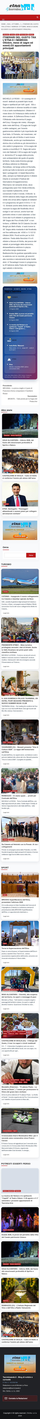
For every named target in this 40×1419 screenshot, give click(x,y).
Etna (17, 34)
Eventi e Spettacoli (16, 435)
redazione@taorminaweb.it (12, 1388)
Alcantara (6, 34)
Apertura (6, 470)
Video (4, 1036)
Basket (29, 1031)
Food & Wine (23, 34)
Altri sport (13, 1031)
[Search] (37, 17)
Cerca (5, 547)
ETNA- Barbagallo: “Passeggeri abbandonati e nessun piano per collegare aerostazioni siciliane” (19, 511)
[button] (3, 17)
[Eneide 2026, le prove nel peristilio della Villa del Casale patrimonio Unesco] (20, 1219)
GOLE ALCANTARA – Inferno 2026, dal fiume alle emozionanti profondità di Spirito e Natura (18, 442)
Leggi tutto (7, 613)
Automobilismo (21, 1031)
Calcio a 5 (11, 1033)
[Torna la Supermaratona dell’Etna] (20, 933)
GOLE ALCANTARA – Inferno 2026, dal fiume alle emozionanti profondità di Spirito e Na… (20, 305)
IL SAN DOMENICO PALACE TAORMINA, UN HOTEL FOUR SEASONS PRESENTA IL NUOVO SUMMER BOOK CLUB (20, 700)
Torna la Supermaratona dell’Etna (15, 948)
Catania (12, 34)
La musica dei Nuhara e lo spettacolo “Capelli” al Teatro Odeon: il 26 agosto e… (19, 327)
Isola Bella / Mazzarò (16, 345)
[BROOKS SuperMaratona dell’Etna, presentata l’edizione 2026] (20, 884)
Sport (4, 894)
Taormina (5, 693)
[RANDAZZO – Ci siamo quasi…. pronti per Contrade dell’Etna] (20, 780)
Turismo (5, 591)
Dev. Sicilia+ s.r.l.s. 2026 (11, 1391)
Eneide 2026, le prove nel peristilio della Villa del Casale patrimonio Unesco (21, 316)
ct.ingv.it (28, 377)
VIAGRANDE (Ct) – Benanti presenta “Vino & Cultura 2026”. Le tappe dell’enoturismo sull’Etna (20, 749)
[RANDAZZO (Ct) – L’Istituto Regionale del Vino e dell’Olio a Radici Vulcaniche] (20, 1290)
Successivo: (22, 398)
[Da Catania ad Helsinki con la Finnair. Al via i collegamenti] (20, 829)
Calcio (5, 1033)
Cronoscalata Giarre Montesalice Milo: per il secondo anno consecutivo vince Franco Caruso (20, 1138)
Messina (31, 34)
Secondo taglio (14, 989)
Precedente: (18, 389)
